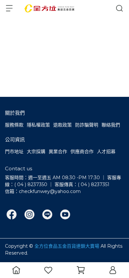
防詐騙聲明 (86, 125)
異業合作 (58, 151)
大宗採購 (36, 151)
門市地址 (14, 151)
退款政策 (62, 125)
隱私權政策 (38, 125)
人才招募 (106, 151)
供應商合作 (82, 151)
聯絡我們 (111, 125)
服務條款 (14, 125)
